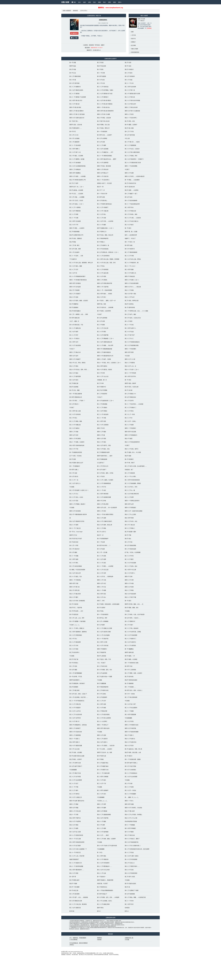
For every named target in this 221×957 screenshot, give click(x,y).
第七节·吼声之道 (101, 756)
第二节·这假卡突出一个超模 (104, 676)
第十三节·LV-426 (73, 135)
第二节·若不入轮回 (130, 876)
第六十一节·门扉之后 (75, 528)
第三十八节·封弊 (129, 497)
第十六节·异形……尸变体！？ (77, 400)
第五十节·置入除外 (130, 811)
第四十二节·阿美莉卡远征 (131, 725)
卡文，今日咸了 (101, 663)
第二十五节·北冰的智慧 (131, 776)
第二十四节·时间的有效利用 (132, 480)
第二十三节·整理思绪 (130, 145)
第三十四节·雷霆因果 (130, 714)
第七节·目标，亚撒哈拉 (75, 238)
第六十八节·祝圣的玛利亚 (76, 835)
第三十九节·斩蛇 (73, 649)
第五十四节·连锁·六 (74, 742)
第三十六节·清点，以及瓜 (76, 497)
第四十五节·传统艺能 (130, 728)
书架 (74, 2)
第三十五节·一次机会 (130, 790)
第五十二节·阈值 (129, 290)
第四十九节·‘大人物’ (130, 359)
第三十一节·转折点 (74, 338)
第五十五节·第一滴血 (130, 293)
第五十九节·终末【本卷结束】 (77, 600)
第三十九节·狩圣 (129, 721)
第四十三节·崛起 (101, 431)
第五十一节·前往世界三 (103, 180)
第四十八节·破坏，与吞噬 (104, 359)
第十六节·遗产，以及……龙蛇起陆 (78, 897)
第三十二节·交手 (73, 269)
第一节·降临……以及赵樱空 (132, 180)
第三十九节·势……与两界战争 (105, 576)
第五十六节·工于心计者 (131, 818)
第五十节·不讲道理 (74, 290)
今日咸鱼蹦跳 (128, 718)
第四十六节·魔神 (101, 807)
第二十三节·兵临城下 (102, 207)
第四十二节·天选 (101, 580)
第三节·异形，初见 (130, 121)
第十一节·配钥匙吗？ (75, 466)
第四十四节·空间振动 (75, 283)
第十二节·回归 (128, 73)
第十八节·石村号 (129, 400)
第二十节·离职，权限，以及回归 (133, 673)
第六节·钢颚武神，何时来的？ (77, 683)
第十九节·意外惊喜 (74, 83)
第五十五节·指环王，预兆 (104, 445)
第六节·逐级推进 (73, 307)
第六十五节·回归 (73, 380)
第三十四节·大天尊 (102, 642)
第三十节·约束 (128, 783)
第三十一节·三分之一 (130, 266)
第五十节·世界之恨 (74, 590)
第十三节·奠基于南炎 (102, 763)
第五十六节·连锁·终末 (130, 742)
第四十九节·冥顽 (101, 438)
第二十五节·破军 (73, 331)
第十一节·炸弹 (101, 73)
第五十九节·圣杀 (129, 745)
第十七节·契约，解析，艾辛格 (105, 473)
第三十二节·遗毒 (129, 787)
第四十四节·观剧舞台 (75, 173)
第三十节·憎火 (101, 266)
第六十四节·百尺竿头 (130, 376)
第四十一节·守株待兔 (75, 580)
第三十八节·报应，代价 (75, 576)
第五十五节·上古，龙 (130, 366)
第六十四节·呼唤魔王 (130, 828)
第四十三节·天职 (129, 580)
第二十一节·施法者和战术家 (132, 204)
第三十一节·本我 (101, 418)
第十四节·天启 (128, 666)
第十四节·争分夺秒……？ (104, 545)
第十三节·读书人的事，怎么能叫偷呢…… (136, 466)
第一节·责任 (128, 380)
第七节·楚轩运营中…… (75, 128)
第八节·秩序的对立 (102, 887)
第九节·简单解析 (73, 687)
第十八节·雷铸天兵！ (130, 621)
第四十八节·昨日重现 (75, 438)
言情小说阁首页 (67, 10)
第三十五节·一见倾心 (130, 421)
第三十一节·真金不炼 (102, 638)
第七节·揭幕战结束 (102, 459)
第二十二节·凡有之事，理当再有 (78, 904)
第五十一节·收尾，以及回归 (76, 442)
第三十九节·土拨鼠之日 (75, 797)
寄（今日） (100, 852)
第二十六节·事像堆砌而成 (104, 483)
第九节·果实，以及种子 (75, 759)
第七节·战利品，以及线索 (76, 190)
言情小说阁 (65, 2)
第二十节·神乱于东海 (75, 773)
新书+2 (127, 911)
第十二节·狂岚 (73, 666)
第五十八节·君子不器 (130, 597)
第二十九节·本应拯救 (130, 562)
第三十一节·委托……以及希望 (105, 566)
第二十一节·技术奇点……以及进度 (134, 404)
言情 (89, 2)
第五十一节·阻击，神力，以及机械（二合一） (109, 362)
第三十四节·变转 (101, 421)
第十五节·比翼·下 (101, 469)
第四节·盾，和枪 (101, 304)
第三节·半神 (100, 383)
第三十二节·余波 (101, 218)
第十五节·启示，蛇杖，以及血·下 (78, 694)
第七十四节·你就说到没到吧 (76, 842)
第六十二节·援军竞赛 (75, 376)
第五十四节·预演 (129, 518)
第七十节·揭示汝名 (130, 835)
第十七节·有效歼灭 (130, 249)
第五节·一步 (100, 535)
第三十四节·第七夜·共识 (75, 100)
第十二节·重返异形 (102, 393)
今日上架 (127, 138)
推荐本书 (74, 33)
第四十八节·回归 (129, 114)
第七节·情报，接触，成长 (131, 607)
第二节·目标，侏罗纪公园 (131, 300)
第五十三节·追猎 (101, 518)
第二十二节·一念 (73, 480)
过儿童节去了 (100, 462)
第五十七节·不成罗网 (75, 821)
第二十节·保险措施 (102, 404)
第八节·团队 (100, 69)
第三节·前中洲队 (129, 676)
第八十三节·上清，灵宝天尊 (76, 856)
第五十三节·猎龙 (73, 366)
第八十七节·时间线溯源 (131, 859)
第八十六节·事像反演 (102, 859)
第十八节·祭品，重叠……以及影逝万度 (135, 897)
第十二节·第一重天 (74, 245)
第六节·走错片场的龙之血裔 (76, 756)
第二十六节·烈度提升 (75, 707)
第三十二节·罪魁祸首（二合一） (105, 338)
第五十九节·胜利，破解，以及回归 (78, 300)
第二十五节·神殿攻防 (75, 211)
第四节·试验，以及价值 (75, 124)
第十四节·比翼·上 (74, 469)
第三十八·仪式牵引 (102, 721)
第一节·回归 (128, 228)
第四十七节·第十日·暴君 (103, 114)
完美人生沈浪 (141, 19)
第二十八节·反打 (73, 783)
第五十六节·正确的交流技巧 (104, 521)
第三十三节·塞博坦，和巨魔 (76, 159)
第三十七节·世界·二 (130, 573)
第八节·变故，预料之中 (103, 128)
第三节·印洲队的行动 (130, 183)
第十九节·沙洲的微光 (130, 769)
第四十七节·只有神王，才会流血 (133, 807)
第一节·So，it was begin (76, 531)
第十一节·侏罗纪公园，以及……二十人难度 (136, 311)
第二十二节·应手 (101, 700)
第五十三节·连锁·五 (130, 738)
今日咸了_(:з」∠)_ (74, 625)
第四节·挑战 (72, 66)
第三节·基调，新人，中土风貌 (133, 452)
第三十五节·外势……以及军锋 (105, 221)
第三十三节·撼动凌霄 (75, 642)
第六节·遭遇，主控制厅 (131, 124)
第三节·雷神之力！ (102, 231)
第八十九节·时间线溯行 (103, 863)
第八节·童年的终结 (130, 307)
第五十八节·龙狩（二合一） (132, 369)
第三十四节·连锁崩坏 (102, 790)
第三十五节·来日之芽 (75, 573)
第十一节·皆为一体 (130, 242)
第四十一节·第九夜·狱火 (103, 107)
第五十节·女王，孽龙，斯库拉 (77, 362)
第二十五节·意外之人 (75, 483)
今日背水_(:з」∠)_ (102, 801)
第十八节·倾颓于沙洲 (102, 769)
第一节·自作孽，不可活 (75, 676)
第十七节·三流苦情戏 (130, 669)
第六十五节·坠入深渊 (75, 832)
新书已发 (71, 911)
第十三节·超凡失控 (102, 666)
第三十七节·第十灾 (74, 721)
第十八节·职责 (128, 321)
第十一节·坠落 (101, 542)
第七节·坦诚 (72, 69)
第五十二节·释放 (129, 590)
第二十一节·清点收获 (75, 145)
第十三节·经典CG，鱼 (103, 245)
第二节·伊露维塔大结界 (103, 452)
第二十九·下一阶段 (130, 414)
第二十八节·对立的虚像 (103, 635)
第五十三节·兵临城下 (75, 293)
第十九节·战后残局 (102, 673)
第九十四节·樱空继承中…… (76, 870)
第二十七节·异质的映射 (75, 635)
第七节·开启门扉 (73, 659)
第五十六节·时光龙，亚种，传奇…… (79, 369)
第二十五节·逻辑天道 (75, 907)
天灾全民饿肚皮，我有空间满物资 (78, 943)
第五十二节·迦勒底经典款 (104, 814)
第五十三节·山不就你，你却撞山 (133, 814)
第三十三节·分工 (129, 338)
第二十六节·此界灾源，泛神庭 (133, 631)
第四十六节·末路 (129, 583)
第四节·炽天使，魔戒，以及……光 (134, 604)
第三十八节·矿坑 (101, 487)
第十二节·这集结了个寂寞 (131, 890)
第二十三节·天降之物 (75, 704)
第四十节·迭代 (101, 428)
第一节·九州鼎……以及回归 (104, 749)
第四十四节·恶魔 (129, 804)
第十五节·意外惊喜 (130, 135)
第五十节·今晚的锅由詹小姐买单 (78, 514)
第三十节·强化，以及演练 (76, 155)
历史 (94, 2)
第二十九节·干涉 (101, 783)
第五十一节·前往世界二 (131, 117)
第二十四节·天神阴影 (102, 776)
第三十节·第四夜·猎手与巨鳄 (132, 93)
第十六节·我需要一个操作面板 (77, 621)
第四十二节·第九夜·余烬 (131, 107)
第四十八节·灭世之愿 (75, 811)
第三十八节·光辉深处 (130, 645)
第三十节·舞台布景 (102, 711)
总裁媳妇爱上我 (129, 938)
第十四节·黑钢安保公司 (75, 397)
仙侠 (84, 2)
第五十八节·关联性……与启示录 (105, 745)
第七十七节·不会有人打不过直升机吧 (107, 845)
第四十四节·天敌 (73, 583)
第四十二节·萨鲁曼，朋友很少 (77, 504)
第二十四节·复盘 (73, 559)
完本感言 (127, 907)
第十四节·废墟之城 (74, 318)
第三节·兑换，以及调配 (75, 752)
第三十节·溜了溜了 (130, 335)
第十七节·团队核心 (102, 200)
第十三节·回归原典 (74, 894)
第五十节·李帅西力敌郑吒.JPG (77, 180)
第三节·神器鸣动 (73, 304)
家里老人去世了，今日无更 (104, 183)
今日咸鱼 (71, 487)
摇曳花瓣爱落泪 (135, 52)
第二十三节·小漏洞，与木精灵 (105, 480)
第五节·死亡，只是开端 (75, 607)
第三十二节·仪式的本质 (75, 714)
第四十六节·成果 (129, 173)
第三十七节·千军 (73, 224)
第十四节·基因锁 (101, 76)
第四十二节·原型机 (102, 280)
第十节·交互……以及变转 (76, 193)
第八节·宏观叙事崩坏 (102, 538)
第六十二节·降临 (101, 528)
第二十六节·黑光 (129, 411)
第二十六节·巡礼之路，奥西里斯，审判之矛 (81, 262)
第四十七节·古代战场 (75, 287)
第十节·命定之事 (73, 890)
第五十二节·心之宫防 (130, 514)
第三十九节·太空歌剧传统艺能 (77, 166)
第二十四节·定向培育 (130, 86)
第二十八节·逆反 (101, 562)
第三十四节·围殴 (129, 269)
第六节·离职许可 (101, 387)
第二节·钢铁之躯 (73, 383)
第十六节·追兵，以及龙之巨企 (133, 318)
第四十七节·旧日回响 (75, 511)
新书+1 (99, 911)
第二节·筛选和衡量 (74, 231)
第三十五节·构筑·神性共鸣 (132, 493)
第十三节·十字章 (73, 545)
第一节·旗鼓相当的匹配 (75, 452)
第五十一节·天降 (73, 814)
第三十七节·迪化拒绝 (75, 345)
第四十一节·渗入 (129, 801)
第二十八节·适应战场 (102, 414)
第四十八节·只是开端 (102, 287)
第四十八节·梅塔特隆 (75, 735)
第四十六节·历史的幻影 (75, 732)
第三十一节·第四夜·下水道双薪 (77, 97)
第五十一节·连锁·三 (74, 738)
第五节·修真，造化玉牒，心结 (133, 752)
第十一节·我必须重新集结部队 (105, 890)
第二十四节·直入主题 (75, 411)
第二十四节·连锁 (101, 704)
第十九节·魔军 (101, 625)
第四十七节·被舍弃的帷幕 (131, 732)
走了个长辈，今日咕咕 (75, 456)
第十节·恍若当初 (73, 614)
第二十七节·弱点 (101, 780)
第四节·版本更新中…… (75, 680)
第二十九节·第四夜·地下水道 (104, 93)
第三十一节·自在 (101, 490)
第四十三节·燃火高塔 (102, 504)
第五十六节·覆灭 (73, 597)
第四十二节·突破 (73, 431)
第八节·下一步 (101, 190)
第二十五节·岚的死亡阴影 (104, 631)
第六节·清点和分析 (130, 186)
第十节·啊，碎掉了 (130, 462)
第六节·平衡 (128, 535)
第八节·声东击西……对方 (76, 611)
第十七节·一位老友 (130, 694)
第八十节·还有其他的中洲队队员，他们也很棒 (137, 849)
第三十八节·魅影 (101, 224)
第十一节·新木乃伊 (102, 193)
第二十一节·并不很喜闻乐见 (76, 700)
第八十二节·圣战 (129, 852)
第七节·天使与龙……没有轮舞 (105, 307)
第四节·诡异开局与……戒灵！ (105, 456)
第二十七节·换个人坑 (75, 152)
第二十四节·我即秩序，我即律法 (78, 631)
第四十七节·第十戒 (74, 587)
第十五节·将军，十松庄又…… (133, 618)
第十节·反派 (72, 73)
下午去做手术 (73, 259)
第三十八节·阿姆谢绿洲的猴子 (77, 276)
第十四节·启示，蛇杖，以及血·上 (133, 690)
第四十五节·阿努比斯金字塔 (104, 283)
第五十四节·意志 (101, 594)
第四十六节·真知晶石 (130, 507)
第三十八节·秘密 (129, 425)
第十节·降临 (100, 759)
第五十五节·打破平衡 (102, 818)
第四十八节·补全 (101, 587)
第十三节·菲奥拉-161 (130, 393)
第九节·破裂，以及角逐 (131, 659)
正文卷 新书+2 (97, 50)
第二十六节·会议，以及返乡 (132, 149)
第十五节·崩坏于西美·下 (75, 766)
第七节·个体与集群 (74, 887)
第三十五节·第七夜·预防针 (104, 100)
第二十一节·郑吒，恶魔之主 (76, 628)
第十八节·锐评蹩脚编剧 (75, 673)
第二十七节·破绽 (101, 707)
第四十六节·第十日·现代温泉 (77, 114)
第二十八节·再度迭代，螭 (131, 262)
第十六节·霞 (72, 80)
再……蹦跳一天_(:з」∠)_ (132, 797)
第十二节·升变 (128, 542)
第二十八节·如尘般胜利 (131, 707)
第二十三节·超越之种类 (103, 904)
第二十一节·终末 (129, 901)
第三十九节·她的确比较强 (131, 345)
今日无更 (127, 356)
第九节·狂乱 (100, 611)
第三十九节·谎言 (73, 500)
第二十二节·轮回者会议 (131, 773)
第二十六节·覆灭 (129, 559)
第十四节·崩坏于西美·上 (131, 763)
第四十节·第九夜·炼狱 (75, 107)
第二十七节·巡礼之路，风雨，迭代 (106, 262)
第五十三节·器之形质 (75, 594)
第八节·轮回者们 (129, 459)
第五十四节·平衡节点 (75, 818)
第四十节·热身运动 (130, 276)
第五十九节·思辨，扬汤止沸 (104, 525)
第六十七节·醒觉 (129, 832)
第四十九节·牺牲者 (102, 811)
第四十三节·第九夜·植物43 (76, 111)
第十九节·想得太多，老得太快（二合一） (108, 252)
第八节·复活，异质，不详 (104, 659)
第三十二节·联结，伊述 (131, 155)
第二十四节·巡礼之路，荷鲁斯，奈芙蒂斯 (108, 259)
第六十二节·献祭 (73, 828)
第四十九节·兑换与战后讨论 (76, 117)
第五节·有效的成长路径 (131, 680)
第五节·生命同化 (129, 304)
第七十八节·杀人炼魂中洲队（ (133, 845)
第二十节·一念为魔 (102, 552)
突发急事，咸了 (129, 469)
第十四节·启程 (128, 245)
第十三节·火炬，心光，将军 (76, 618)
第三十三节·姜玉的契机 (103, 714)
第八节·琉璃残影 (129, 683)
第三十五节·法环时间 (75, 718)
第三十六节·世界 (101, 573)
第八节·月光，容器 (74, 390)
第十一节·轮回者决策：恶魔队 (133, 759)
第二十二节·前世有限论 (103, 255)
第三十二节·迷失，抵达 (131, 566)
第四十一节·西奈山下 (102, 725)
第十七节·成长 (101, 80)
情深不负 (133, 38)
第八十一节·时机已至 (75, 852)
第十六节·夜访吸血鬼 (102, 249)
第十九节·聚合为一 (74, 404)
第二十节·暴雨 (101, 324)
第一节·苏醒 (72, 62)
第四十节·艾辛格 (101, 500)
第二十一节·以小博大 (130, 476)
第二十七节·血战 (129, 331)
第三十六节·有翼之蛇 (75, 425)
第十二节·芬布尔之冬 (102, 466)
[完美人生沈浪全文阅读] (133, 23)
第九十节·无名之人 (130, 863)
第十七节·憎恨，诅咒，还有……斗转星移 (108, 897)
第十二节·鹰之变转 (74, 690)
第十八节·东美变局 (130, 473)
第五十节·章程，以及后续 (104, 117)
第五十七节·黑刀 (101, 297)
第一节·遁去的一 (101, 876)
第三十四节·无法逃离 (75, 221)
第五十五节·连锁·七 (102, 742)
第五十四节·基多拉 (102, 366)
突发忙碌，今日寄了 (102, 883)
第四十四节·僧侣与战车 (103, 728)
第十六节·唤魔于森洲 (102, 766)
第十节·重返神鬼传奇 (102, 687)
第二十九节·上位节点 (75, 711)
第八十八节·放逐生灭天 (75, 863)
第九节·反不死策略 (102, 390)
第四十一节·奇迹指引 (130, 428)
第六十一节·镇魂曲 (130, 825)
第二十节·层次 (101, 476)
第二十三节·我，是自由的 (131, 628)
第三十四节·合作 (73, 342)
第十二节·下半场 (129, 131)
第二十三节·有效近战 (102, 86)
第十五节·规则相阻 (130, 894)
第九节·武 (127, 887)
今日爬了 (127, 169)
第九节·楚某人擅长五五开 (76, 462)
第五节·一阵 (100, 186)
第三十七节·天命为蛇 (102, 645)
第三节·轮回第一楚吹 (130, 531)
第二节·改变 (100, 62)
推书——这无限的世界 (131, 235)
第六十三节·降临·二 (130, 528)
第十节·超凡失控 (73, 542)
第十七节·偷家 (101, 549)
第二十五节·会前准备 (102, 149)
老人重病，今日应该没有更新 (77, 569)
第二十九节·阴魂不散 (102, 335)
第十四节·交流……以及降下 (104, 135)
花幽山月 (142, 20)
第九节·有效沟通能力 (75, 311)
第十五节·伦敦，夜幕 (75, 249)
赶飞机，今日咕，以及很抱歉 (132, 552)
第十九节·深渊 (101, 142)
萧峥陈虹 (99, 938)
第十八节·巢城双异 (74, 142)
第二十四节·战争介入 (130, 328)
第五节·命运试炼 (101, 66)
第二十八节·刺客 (73, 214)
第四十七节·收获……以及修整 (77, 176)
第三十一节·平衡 (73, 787)
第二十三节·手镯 (129, 255)
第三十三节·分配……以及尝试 (133, 218)
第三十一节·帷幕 (129, 711)
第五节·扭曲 (128, 456)
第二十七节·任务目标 (75, 414)
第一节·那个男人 (73, 121)
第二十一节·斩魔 (73, 556)
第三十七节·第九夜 (74, 104)
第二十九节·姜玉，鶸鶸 (75, 266)
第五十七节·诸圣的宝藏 (75, 745)
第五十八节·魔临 (101, 821)
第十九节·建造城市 (102, 697)
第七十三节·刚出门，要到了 (132, 838)
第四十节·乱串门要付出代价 (76, 801)
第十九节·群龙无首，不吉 (76, 324)
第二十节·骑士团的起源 (131, 697)
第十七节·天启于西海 (130, 766)
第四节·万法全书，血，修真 (104, 752)
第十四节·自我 (101, 197)
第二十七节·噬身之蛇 (130, 211)
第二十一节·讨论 (129, 83)
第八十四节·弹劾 (101, 856)
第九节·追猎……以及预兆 (131, 190)
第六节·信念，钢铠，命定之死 (105, 235)
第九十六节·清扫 (129, 870)
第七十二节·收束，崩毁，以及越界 (106, 838)
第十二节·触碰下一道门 (131, 193)
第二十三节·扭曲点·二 (130, 407)
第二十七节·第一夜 (130, 90)
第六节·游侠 (72, 459)
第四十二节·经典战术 (75, 169)
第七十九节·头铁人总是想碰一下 (78, 849)
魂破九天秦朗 (134, 49)
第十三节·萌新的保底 (75, 76)
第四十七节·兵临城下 (75, 359)
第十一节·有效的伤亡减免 (131, 663)
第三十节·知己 (73, 418)
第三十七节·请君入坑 (130, 273)
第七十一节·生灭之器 (75, 838)
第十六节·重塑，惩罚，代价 (104, 669)
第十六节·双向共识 (74, 549)
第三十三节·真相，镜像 (75, 421)
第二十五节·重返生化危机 (76, 90)
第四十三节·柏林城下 (75, 728)
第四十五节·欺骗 (73, 807)
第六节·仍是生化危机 (130, 883)
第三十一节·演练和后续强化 (104, 155)
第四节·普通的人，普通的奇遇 (105, 880)
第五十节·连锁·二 (129, 735)
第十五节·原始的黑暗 (130, 545)
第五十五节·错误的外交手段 (76, 521)
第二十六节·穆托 (101, 331)
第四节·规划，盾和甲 (130, 383)
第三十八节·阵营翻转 (130, 794)
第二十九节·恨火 (101, 214)
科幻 (104, 2)
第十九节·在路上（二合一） (76, 204)
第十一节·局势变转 (102, 131)
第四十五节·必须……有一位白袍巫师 (107, 507)
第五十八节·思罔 (73, 525)
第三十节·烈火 (73, 638)
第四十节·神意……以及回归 (76, 228)
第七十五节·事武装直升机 (131, 842)
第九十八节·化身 (101, 873)
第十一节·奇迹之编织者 (75, 393)
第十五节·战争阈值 (102, 318)
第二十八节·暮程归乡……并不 (105, 152)
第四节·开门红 (73, 535)
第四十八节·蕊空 (101, 511)
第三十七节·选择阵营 (102, 162)
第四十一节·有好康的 (130, 349)
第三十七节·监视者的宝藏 (104, 497)
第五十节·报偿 (128, 438)
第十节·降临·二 (101, 242)
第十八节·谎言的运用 (130, 549)
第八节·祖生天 (128, 756)
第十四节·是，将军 (102, 618)
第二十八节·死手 (73, 335)
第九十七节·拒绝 (73, 873)
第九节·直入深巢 (129, 128)
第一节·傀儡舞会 (129, 649)
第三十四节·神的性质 (102, 493)
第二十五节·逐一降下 (130, 704)
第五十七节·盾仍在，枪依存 (104, 369)
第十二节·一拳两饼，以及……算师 (78, 314)
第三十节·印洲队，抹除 (131, 214)
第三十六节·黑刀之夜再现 (104, 718)
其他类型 (75, 10)
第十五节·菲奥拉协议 (130, 397)
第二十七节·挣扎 (73, 562)
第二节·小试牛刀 (101, 531)
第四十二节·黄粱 (73, 804)
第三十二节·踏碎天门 (130, 638)
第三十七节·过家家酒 (102, 425)
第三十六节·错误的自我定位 (132, 342)
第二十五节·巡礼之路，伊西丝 (133, 259)
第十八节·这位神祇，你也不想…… (78, 697)
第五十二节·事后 (101, 442)
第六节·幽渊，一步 (130, 656)
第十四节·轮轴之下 (102, 894)
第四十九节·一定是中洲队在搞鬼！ (134, 511)
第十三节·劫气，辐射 (130, 314)
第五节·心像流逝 (101, 656)
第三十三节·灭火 (73, 493)
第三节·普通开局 (101, 652)
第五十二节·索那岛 (130, 362)
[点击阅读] (149, 28)
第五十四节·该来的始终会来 (76, 445)
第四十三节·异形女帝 (102, 169)
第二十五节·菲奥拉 (102, 411)
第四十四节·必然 (129, 504)
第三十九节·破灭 (129, 224)
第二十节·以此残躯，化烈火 (104, 901)
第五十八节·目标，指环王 (131, 449)
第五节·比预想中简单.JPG (76, 235)
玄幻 (79, 2)
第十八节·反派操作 (74, 252)
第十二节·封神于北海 (75, 763)
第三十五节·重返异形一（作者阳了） (134, 159)
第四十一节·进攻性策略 (131, 166)
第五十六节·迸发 (73, 297)
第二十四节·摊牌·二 (74, 149)
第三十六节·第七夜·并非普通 (132, 100)
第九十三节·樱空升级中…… (132, 866)
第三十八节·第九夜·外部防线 (104, 104)
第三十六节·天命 (73, 645)
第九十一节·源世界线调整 (76, 866)
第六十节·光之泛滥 (74, 749)
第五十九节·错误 (73, 825)
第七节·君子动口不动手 (75, 538)
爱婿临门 (133, 42)
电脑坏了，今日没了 (130, 238)
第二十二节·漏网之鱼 (75, 328)
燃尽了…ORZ (101, 600)
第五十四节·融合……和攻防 (104, 293)
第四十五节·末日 (101, 583)
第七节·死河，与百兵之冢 (131, 387)
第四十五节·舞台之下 (102, 173)
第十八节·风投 (128, 80)
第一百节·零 (72, 876)
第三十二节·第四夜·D (102, 97)
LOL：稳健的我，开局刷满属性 (77, 938)
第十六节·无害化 (101, 694)
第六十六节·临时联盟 (102, 832)
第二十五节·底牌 (101, 559)
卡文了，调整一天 (74, 321)
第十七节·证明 (101, 321)
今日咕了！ (72, 349)
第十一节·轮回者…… (130, 687)
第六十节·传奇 (101, 373)
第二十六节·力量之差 (102, 211)
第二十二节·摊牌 (101, 145)
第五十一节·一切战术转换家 (104, 290)
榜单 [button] (119, 2)
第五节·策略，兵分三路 (103, 124)
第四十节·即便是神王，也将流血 (78, 725)
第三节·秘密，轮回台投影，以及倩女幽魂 (108, 604)
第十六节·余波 (73, 473)
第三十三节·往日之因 (102, 569)
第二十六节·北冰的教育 (75, 780)
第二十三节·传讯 (129, 556)
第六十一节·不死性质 (130, 373)
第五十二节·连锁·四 (102, 738)
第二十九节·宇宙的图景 (131, 635)
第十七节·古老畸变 (102, 138)
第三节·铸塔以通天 (74, 880)
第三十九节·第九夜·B (130, 104)
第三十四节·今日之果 (130, 569)
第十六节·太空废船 (74, 138)
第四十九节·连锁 (101, 735)
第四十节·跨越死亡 (102, 649)
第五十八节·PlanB (129, 297)
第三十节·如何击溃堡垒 (75, 566)
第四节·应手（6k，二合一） (76, 186)
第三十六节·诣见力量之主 (131, 221)
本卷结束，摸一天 (102, 380)
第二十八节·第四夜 (74, 93)
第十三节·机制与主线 (102, 690)
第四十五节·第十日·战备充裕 (132, 111)
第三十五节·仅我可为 (130, 642)
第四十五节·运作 (73, 356)
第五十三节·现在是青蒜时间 (132, 442)
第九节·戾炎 (128, 538)
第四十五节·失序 (73, 435)
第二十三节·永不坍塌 (75, 776)
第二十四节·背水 (129, 207)
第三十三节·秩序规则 (102, 269)
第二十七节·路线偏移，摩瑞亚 (133, 483)
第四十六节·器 (101, 435)
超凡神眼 (133, 45)
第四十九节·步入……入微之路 (133, 287)
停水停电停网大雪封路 (131, 821)
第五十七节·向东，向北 (131, 521)
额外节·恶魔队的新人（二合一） (105, 228)
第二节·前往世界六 (74, 652)
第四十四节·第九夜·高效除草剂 (105, 111)
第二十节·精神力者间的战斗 (104, 204)
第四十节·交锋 (128, 576)
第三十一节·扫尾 (73, 218)
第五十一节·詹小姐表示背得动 (105, 514)
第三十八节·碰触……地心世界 (105, 345)
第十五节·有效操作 (130, 76)
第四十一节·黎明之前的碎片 (132, 500)
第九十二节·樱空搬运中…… (104, 866)
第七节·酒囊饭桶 (101, 683)
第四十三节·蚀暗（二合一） (132, 280)
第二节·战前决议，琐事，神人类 (133, 749)
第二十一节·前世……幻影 (76, 255)
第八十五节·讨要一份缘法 (131, 856)
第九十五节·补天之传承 (103, 870)
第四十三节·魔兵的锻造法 (104, 352)
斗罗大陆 (133, 35)
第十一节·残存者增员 (102, 614)
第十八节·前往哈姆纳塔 (131, 200)
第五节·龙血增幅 (73, 387)
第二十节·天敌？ (129, 625)
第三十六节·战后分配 (102, 273)
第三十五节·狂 (73, 273)
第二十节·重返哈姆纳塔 (131, 252)
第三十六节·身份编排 (75, 162)
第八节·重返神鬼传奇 (102, 238)
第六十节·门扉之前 (130, 525)
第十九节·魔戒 (73, 552)
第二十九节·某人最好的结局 (132, 152)
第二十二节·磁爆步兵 (75, 86)
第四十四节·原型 (129, 352)
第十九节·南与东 (73, 476)
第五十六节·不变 (73, 449)
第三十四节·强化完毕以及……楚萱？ (107, 159)
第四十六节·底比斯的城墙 (131, 283)
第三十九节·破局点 (74, 428)
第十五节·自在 (128, 197)
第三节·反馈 (128, 62)
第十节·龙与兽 (128, 390)
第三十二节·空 (128, 418)
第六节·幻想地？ (101, 607)
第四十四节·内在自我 (130, 431)
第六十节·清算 (101, 825)
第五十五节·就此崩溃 (130, 594)
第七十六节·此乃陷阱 (75, 845)
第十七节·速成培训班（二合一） (105, 400)
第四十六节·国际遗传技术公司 (105, 356)
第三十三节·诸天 (73, 790)
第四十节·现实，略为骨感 (104, 166)
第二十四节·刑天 (129, 904)
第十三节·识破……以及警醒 (76, 197)
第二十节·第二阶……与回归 (132, 142)
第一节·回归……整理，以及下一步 (106, 300)
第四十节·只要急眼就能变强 (104, 349)
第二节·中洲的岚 (73, 604)
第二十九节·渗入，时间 (131, 487)
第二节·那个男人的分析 (103, 121)
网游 (99, 2)
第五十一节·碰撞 (101, 590)
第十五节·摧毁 (73, 669)
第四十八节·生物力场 (102, 176)
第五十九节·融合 (73, 373)
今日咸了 (99, 314)
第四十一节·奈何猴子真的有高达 (78, 280)
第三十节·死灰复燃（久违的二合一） (79, 490)
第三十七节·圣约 (101, 794)
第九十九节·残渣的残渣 (131, 873)
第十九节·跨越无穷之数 (75, 901)
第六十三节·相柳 (101, 828)
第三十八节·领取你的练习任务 (133, 162)
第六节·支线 (128, 66)
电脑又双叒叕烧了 (74, 859)
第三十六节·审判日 (74, 794)
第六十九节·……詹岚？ (103, 835)
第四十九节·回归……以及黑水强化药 (134, 176)
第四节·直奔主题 (129, 652)
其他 (114, 2)
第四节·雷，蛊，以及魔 (131, 231)
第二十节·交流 (101, 83)
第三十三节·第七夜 (130, 97)
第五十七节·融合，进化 (103, 449)
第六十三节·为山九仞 (102, 376)
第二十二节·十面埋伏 (75, 207)
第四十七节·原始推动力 (131, 435)
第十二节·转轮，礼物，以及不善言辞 (134, 614)
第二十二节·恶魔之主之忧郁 (104, 628)
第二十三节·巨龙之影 (102, 328)
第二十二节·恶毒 (101, 556)
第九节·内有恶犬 (129, 69)
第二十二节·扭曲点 (102, 407)
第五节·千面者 (73, 883)
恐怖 (109, 2)
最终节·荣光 (100, 907)
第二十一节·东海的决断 (103, 773)
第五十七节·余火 (101, 597)
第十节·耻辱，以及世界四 (104, 311)
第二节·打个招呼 (73, 183)
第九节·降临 (72, 242)
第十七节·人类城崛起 (102, 621)
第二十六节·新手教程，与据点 (105, 90)
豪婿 (132, 32)
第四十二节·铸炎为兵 (75, 352)
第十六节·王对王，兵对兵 (76, 200)
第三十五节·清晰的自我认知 (104, 342)
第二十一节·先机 (129, 324)
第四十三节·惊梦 (101, 804)
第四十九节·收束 (129, 587)
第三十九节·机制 (101, 276)
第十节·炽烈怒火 (73, 663)
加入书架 (74, 38)
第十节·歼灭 (72, 131)
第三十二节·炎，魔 (130, 490)
